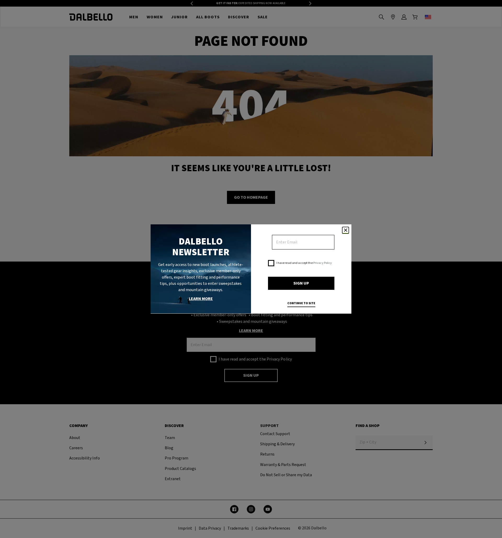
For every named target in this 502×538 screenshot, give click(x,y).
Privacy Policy (322, 263)
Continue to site (301, 303)
